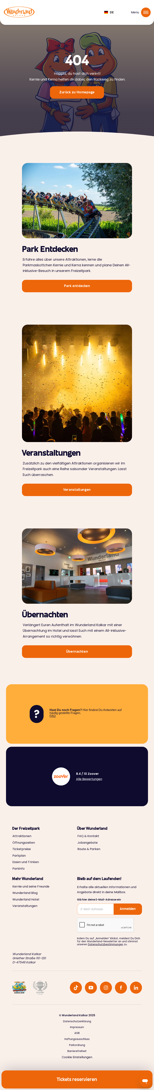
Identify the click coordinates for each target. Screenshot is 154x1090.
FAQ (53, 716)
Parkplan (19, 856)
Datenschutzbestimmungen (105, 944)
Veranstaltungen (77, 490)
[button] (108, 12)
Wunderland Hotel (25, 899)
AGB (77, 1033)
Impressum (77, 1027)
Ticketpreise (21, 849)
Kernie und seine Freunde (30, 886)
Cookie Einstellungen (77, 1057)
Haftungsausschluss (77, 1039)
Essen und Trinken (25, 862)
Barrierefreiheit (77, 1051)
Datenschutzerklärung (77, 1021)
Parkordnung (77, 1045)
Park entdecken (77, 286)
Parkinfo (18, 869)
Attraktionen (21, 836)
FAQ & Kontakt (88, 836)
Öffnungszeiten (23, 843)
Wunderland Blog (25, 893)
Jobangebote (87, 843)
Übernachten (77, 651)
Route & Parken (88, 849)
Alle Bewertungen (89, 779)
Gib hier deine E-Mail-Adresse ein (99, 899)
